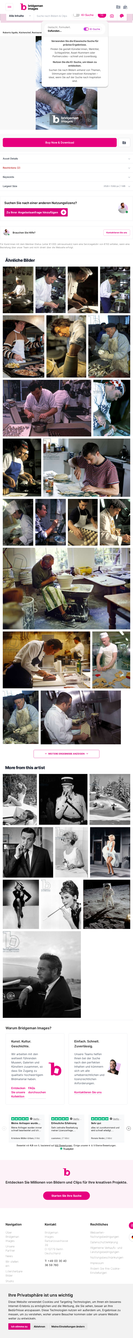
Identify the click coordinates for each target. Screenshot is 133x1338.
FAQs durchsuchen (37, 1090)
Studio (10, 1281)
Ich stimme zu (19, 1326)
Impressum (97, 1263)
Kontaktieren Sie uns (116, 232)
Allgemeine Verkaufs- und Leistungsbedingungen (106, 1250)
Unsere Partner (10, 1248)
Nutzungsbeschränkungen (106, 1257)
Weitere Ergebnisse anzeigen (66, 753)
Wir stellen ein (12, 1263)
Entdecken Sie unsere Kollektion (18, 1092)
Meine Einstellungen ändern (68, 1326)
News (9, 1256)
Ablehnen (39, 1326)
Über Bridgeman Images (12, 1236)
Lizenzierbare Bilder (14, 1273)
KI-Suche (87, 15)
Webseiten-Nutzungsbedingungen (104, 1234)
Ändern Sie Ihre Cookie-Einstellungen (105, 1270)
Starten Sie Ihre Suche (66, 1195)
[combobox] (70, 16)
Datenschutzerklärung (104, 1242)
